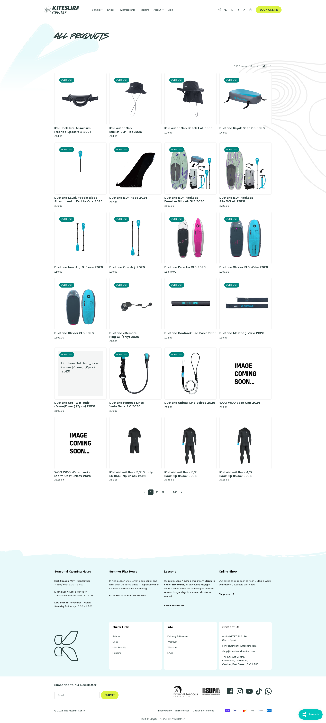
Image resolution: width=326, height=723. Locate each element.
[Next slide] (153, 99)
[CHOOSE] (98, 460)
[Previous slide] (118, 99)
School (116, 636)
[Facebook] (230, 691)
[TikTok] (258, 691)
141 (175, 492)
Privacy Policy (164, 710)
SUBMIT (110, 695)
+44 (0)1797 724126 (234, 636)
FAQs (170, 652)
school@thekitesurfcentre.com (239, 645)
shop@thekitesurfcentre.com (238, 651)
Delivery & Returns (177, 636)
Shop (116, 641)
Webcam (172, 647)
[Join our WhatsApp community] (268, 691)
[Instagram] (239, 691)
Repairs (117, 652)
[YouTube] (249, 691)
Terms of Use (182, 710)
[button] (254, 66)
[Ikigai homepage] (153, 719)
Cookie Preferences (203, 710)
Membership (119, 647)
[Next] (181, 492)
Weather (172, 641)
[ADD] (263, 391)
